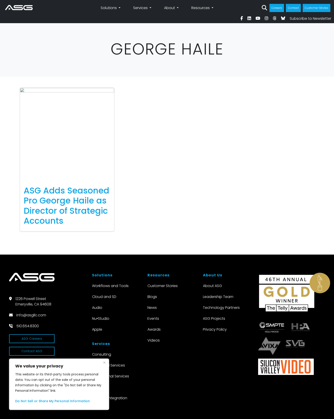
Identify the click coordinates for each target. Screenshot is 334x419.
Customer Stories (316, 8)
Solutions (109, 7)
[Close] (104, 362)
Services (141, 7)
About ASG (212, 285)
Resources (201, 7)
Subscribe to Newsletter (310, 18)
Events (153, 318)
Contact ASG (31, 351)
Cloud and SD (104, 296)
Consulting (101, 354)
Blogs (152, 296)
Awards (154, 329)
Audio (97, 307)
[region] (59, 384)
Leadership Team (218, 296)
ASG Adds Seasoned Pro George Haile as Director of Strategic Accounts (66, 205)
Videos (153, 340)
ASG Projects (214, 318)
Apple (97, 329)
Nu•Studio (100, 318)
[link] (241, 18)
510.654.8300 (27, 326)
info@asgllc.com (31, 315)
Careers (277, 8)
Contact (293, 8)
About (170, 7)
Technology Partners (221, 307)
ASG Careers (32, 338)
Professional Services (110, 376)
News (152, 307)
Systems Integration (109, 398)
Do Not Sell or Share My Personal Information (52, 401)
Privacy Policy (215, 329)
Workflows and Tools (110, 285)
